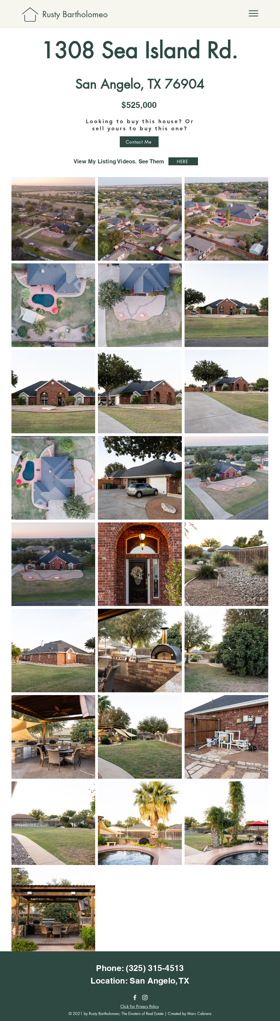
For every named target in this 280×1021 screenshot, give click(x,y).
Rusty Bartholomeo (75, 14)
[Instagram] (144, 997)
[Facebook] (134, 997)
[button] (253, 13)
